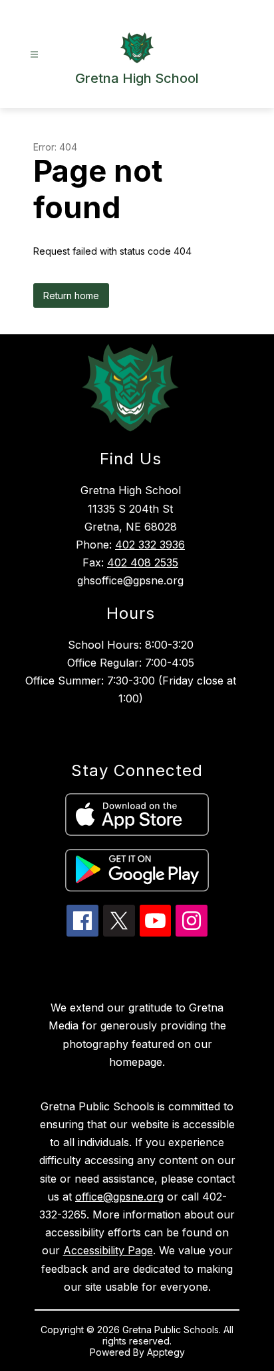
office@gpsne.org (119, 1196)
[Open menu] (34, 54)
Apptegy (166, 1352)
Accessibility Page (108, 1250)
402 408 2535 (142, 562)
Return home (71, 295)
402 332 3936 (150, 544)
